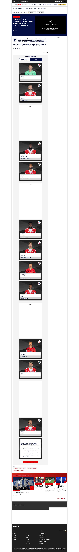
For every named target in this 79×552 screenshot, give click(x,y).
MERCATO (44, 4)
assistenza (57, 548)
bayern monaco (17, 468)
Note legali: (41, 531)
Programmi (28, 543)
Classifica (30, 8)
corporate (42, 543)
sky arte (14, 539)
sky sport (14, 533)
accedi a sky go (62, 530)
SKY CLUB (49, 4)
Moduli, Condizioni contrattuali (26, 548)
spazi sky (27, 541)
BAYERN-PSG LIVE (16, 48)
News (27, 8)
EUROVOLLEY (54, 4)
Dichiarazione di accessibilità (45, 539)
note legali (42, 537)
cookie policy (42, 535)
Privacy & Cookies (33, 548)
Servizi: (27, 531)
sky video (14, 537)
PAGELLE (40, 4)
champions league (32, 468)
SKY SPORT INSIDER (62, 4)
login (65, 1)
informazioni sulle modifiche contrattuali (42, 548)
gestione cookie (43, 533)
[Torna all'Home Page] (18, 4)
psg (24, 468)
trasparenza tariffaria (53, 548)
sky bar (27, 539)
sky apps (27, 535)
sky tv (27, 533)
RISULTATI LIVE (30, 4)
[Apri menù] (13, 4)
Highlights (35, 8)
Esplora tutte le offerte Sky (23, 1)
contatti (61, 548)
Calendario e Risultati (42, 8)
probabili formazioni (19, 470)
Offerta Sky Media (43, 541)
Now (27, 537)
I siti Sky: (14, 531)
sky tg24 (14, 535)
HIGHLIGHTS (36, 4)
